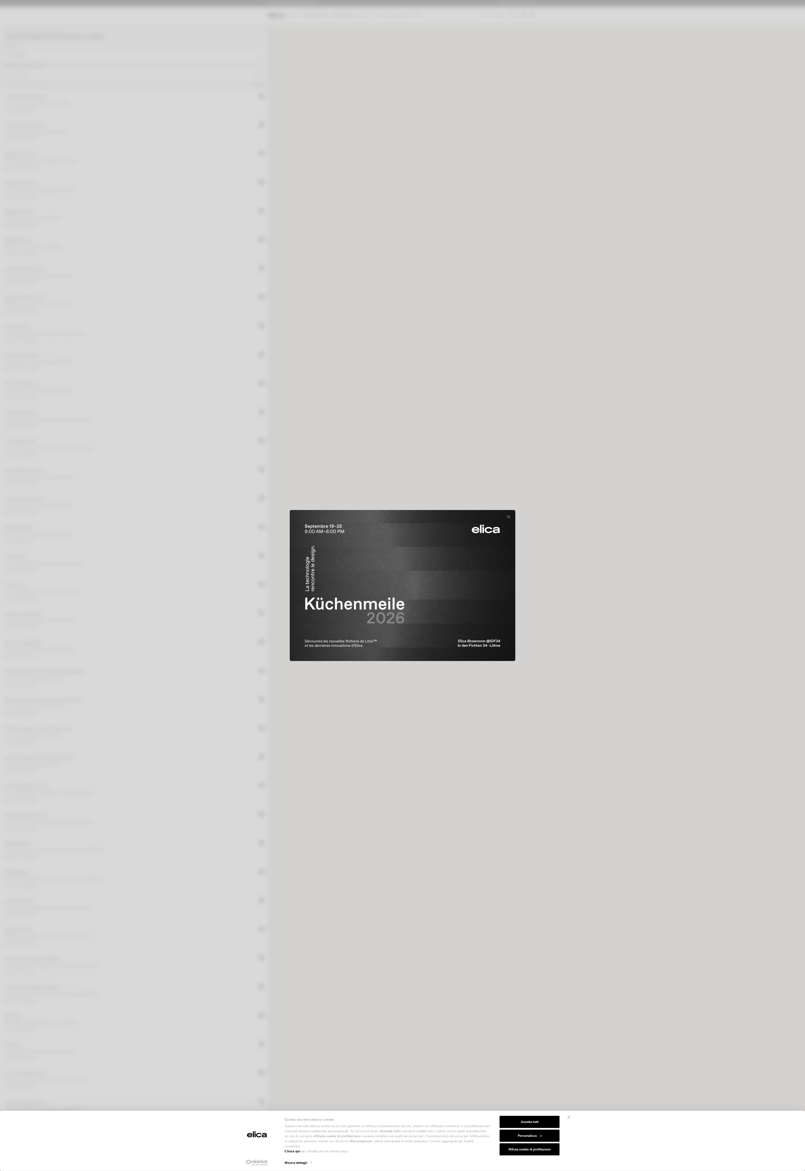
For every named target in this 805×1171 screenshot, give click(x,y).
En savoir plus (486, 642)
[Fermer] (508, 517)
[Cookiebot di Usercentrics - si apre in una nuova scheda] (257, 1163)
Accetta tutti (530, 1122)
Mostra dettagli (296, 1162)
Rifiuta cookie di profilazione (530, 1149)
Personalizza (527, 1135)
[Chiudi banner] (568, 1117)
